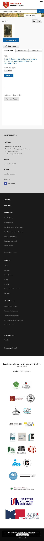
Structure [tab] (35, 50)
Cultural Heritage (10, 236)
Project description (10, 306)
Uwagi (6, 284)
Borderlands (8, 218)
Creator (7, 270)
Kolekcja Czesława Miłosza (13, 232)
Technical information (12, 316)
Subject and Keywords (12, 289)
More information (29, 532)
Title (5, 266)
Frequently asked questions (13, 320)
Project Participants (11, 311)
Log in (6, 340)
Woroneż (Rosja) (11, 99)
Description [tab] (8, 50)
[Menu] (41, 2)
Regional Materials (10, 241)
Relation (7, 293)
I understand (22, 535)
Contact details (9, 325)
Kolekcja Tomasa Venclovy (13, 227)
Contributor (8, 275)
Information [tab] (22, 50)
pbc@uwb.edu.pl (10, 174)
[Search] (40, 11)
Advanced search (31, 15)
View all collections (10, 253)
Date (6, 279)
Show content (11, 40)
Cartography (8, 222)
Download (12, 46)
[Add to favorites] (40, 21)
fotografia (8, 70)
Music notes (8, 246)
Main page (7, 205)
